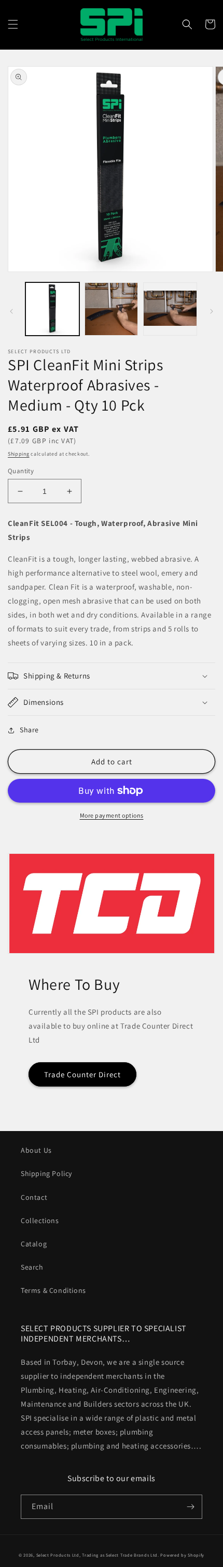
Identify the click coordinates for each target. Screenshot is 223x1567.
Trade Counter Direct (82, 1074)
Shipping (19, 453)
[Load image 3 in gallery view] (170, 309)
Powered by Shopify (182, 1555)
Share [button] (29, 729)
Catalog (34, 1243)
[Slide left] (11, 311)
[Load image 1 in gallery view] (52, 309)
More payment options (112, 815)
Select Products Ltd (57, 1555)
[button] (13, 24)
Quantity (21, 470)
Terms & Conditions (53, 1290)
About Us (36, 1150)
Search (32, 1267)
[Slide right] (211, 311)
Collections (40, 1220)
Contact (34, 1197)
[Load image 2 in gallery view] (111, 309)
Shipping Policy (46, 1173)
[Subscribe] (190, 1507)
